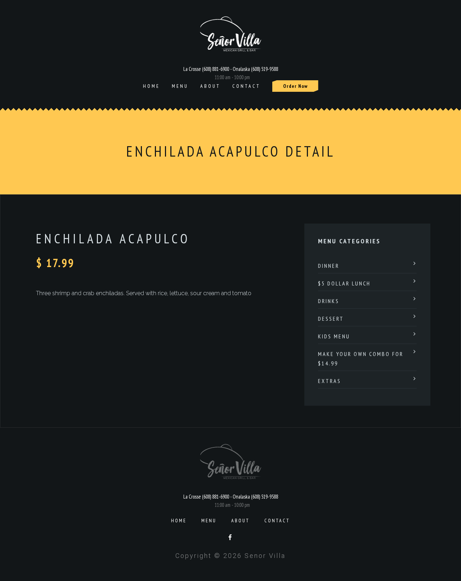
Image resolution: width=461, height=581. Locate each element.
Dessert (331, 318)
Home (151, 86)
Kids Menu (334, 336)
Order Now (295, 86)
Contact (246, 86)
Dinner (328, 265)
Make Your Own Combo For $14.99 (360, 358)
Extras (329, 380)
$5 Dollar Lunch (344, 283)
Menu (180, 86)
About (210, 86)
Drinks (328, 301)
